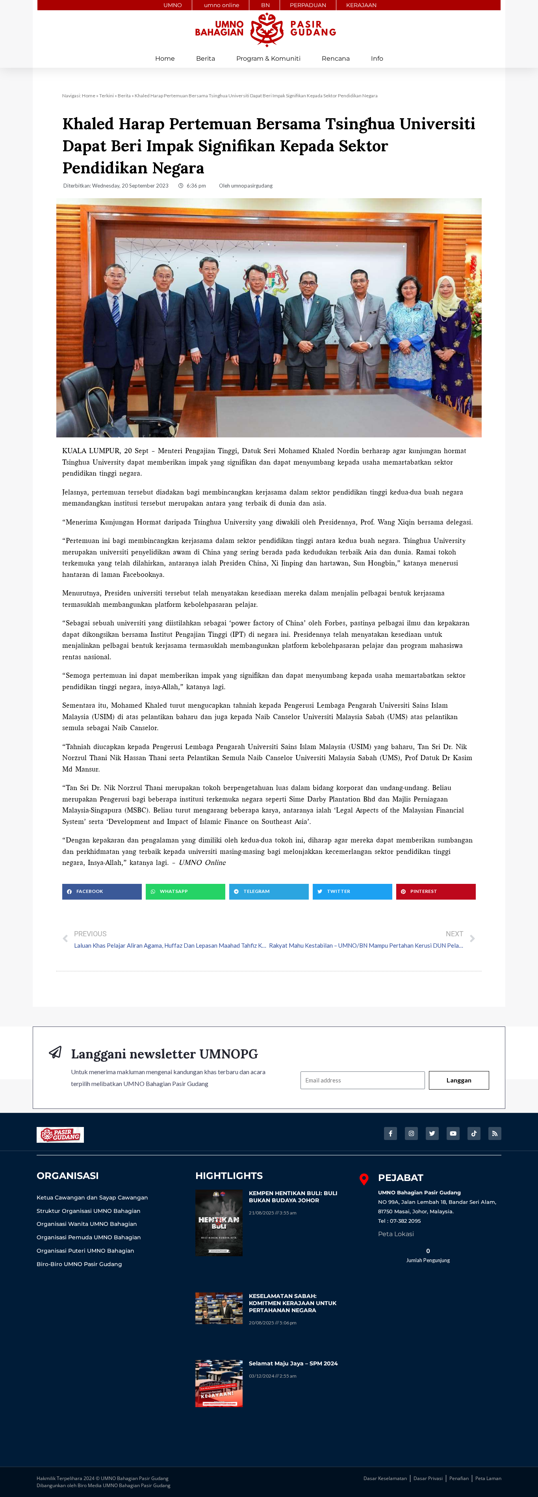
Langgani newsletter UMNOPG (164, 1054)
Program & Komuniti (268, 58)
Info (377, 58)
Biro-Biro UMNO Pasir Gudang (79, 1264)
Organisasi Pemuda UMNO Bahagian (89, 1237)
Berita (205, 58)
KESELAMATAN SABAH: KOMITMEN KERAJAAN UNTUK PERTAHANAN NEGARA (292, 1303)
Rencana (336, 58)
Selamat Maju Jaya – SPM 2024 (293, 1363)
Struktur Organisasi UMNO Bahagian (89, 1210)
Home (165, 58)
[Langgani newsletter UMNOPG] (55, 1052)
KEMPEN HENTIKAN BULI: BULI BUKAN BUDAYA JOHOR (293, 1197)
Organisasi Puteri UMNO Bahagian (85, 1250)
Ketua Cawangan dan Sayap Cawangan (92, 1197)
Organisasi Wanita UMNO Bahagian (87, 1223)
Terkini (106, 96)
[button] (102, 892)
